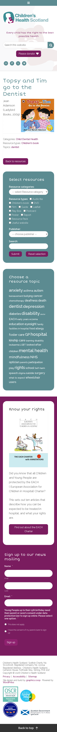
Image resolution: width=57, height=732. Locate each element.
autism (38, 290)
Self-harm (40, 368)
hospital (39, 334)
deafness (31, 300)
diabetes (15, 314)
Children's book (30, 143)
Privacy (6, 676)
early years (23, 319)
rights (20, 367)
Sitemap (32, 676)
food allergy (36, 328)
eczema (33, 319)
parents (24, 362)
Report (27, 214)
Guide (24, 207)
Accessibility (19, 676)
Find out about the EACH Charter (28, 529)
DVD (36, 203)
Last (6, 591)
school (30, 368)
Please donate (27, 53)
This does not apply (16, 624)
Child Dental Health (27, 139)
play (11, 368)
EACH (13, 319)
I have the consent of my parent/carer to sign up (27, 631)
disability (31, 313)
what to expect (17, 378)
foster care (16, 335)
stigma (21, 373)
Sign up (11, 642)
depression (33, 306)
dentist (15, 147)
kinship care (17, 340)
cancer (38, 295)
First (7, 578)
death (42, 300)
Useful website (20, 222)
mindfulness (19, 357)
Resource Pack (20, 218)
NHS (34, 357)
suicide (30, 373)
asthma (28, 290)
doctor (42, 314)
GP (27, 334)
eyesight (30, 324)
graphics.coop (33, 680)
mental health (33, 350)
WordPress (8, 682)
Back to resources (15, 161)
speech (13, 373)
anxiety (16, 290)
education (16, 324)
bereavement (16, 296)
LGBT (23, 345)
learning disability (35, 340)
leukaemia (14, 345)
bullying (28, 296)
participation (35, 362)
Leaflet (36, 207)
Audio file (37, 199)
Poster (15, 214)
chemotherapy (16, 301)
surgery (40, 373)
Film (14, 207)
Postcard (31, 210)
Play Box (16, 210)
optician (14, 362)
